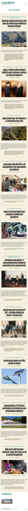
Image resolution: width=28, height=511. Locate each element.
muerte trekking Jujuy (10, 56)
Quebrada (18, 487)
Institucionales (16, 66)
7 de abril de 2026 (17, 77)
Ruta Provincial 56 (6, 154)
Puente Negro (20, 152)
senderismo (9, 58)
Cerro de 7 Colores (6, 486)
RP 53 (9, 153)
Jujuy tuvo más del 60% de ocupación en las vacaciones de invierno (14, 167)
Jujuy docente (16, 55)
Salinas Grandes (15, 488)
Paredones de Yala (17, 56)
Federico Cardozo (6, 105)
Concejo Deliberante (11, 348)
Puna (16, 487)
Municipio (8, 208)
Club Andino (5, 438)
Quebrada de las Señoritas (10, 488)
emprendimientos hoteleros (16, 299)
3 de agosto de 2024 (17, 123)
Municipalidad (14, 248)
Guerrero (5, 248)
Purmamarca (15, 300)
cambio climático (6, 299)
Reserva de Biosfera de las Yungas (17, 57)
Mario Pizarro (12, 300)
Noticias (20, 16)
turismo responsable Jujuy (11, 59)
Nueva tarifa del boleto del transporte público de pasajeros (13, 214)
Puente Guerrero (16, 152)
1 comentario (20, 317)
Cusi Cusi (10, 486)
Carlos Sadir (5, 104)
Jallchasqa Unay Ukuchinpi (15, 438)
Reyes (16, 248)
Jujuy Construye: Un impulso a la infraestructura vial (14, 119)
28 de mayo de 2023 (17, 219)
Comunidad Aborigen (5, 402)
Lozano (11, 248)
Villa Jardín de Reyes (14, 154)
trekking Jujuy (20, 58)
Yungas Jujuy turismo (18, 59)
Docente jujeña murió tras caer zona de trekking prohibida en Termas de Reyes (14, 23)
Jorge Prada (20, 395)
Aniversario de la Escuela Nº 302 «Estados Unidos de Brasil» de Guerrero (14, 312)
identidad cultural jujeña (19, 105)
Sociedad (17, 17)
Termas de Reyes (16, 58)
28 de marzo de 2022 (15, 413)
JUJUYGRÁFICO (7, 508)
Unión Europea (12, 108)
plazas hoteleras (14, 487)
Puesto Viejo (23, 152)
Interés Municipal (10, 349)
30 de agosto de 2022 (15, 317)
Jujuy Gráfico (11, 28)
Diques (11, 486)
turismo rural (17, 439)
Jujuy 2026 (13, 55)
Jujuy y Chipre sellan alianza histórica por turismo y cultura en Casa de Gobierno (14, 72)
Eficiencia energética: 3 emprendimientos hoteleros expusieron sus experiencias (14, 262)
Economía (7, 161)
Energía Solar (12, 395)
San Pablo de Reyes (19, 248)
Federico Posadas (10, 105)
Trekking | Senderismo (5, 16)
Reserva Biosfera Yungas (10, 57)
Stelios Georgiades (15, 107)
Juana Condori (19, 349)
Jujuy (10, 300)
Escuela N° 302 (15, 348)
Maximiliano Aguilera (20, 55)
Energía (20, 299)
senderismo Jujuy (13, 58)
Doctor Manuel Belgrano (14, 16)
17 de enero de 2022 (17, 457)
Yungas (15, 59)
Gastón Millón (15, 395)
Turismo (24, 66)
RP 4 (6, 153)
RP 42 (8, 153)
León (7, 248)
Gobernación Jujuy (14, 105)
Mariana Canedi (20, 438)
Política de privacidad (14, 508)
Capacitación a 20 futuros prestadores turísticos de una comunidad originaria (14, 408)
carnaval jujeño (12, 104)
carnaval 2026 (8, 104)
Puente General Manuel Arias (11, 152)
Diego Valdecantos (18, 104)
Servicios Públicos (8, 249)
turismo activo (13, 439)
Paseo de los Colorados (9, 487)
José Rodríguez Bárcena (14, 349)
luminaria (23, 395)
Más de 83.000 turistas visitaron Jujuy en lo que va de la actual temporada (14, 452)
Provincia (24, 16)
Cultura (4, 66)
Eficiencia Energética (10, 299)
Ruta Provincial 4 (13, 153)
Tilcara (21, 107)
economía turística (22, 104)
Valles (21, 488)
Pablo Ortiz (14, 56)
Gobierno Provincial (9, 66)
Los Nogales (9, 248)
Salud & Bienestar (12, 17)
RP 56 (10, 153)
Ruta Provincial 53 (21, 153)
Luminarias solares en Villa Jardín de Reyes (14, 362)
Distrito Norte (9, 395)
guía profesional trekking (9, 55)
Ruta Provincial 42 (17, 153)
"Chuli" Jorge (5, 395)
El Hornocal (14, 486)
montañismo (5, 56)
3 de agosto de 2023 (17, 172)
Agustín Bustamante (6, 348)
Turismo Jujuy (9, 108)
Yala (17, 154)
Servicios (19, 115)
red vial (5, 153)
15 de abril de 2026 (17, 28)
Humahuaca (8, 300)
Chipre (15, 104)
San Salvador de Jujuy (10, 107)
